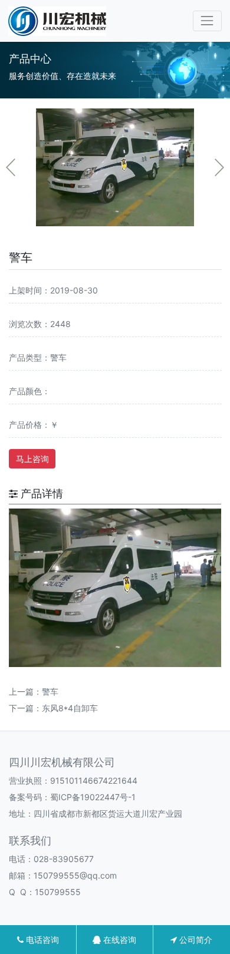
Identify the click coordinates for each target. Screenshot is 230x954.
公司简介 (194, 940)
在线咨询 (118, 940)
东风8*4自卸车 (70, 708)
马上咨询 (32, 459)
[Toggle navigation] (207, 21)
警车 (50, 691)
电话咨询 (41, 940)
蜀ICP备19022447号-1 (93, 797)
